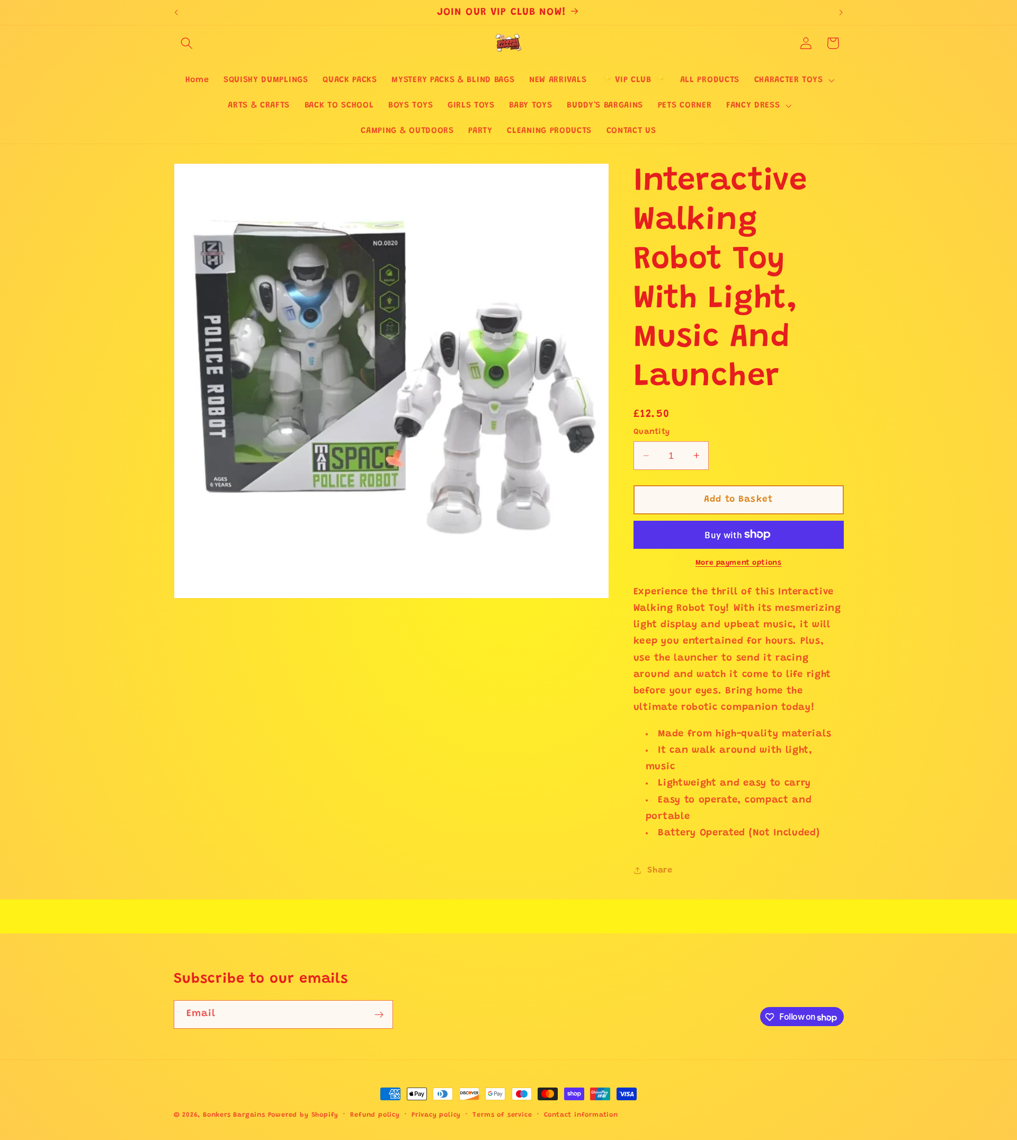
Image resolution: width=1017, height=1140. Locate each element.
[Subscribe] (378, 1015)
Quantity (652, 432)
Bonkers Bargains (234, 1115)
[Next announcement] (841, 12)
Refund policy (374, 1115)
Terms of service (502, 1115)
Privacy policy (436, 1115)
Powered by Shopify (303, 1115)
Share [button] (659, 870)
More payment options (738, 563)
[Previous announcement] (176, 12)
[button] (187, 43)
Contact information (581, 1115)
